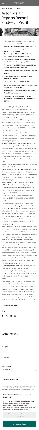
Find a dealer (6, 366)
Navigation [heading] (5, 347)
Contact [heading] (5, 352)
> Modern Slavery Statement (10, 379)
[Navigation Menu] (3, 3)
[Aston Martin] (19, 3)
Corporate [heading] (5, 357)
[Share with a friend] (16, 316)
